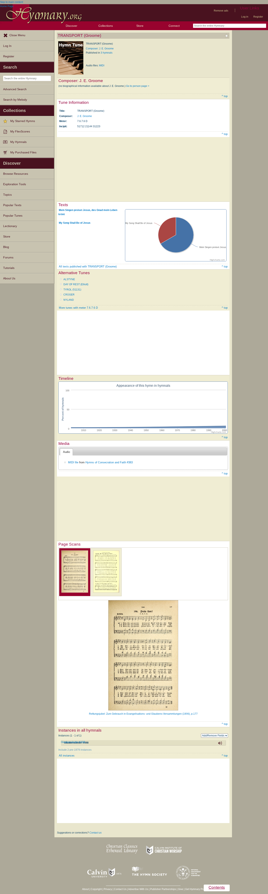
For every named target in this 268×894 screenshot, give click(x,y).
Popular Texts (12, 205)
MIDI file (73, 462)
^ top (225, 96)
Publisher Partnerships (163, 889)
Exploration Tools (14, 184)
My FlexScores (20, 131)
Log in (244, 16)
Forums (8, 257)
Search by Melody (15, 99)
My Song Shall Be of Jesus (74, 222)
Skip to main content (11, 2)
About (85, 889)
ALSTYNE (69, 279)
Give (180, 889)
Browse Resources (15, 173)
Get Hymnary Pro (195, 889)
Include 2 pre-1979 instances (74, 749)
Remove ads (221, 10)
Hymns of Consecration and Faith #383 (109, 462)
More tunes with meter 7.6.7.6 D (78, 307)
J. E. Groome (84, 116)
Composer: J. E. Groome (100, 48)
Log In (7, 46)
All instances (67, 755)
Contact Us (120, 889)
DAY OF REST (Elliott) (75, 284)
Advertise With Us (138, 889)
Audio (66, 451)
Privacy (108, 889)
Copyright (96, 889)
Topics (7, 194)
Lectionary (10, 226)
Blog (6, 247)
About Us (9, 278)
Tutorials (8, 268)
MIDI (101, 65)
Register (258, 16)
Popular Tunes (12, 215)
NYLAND (68, 299)
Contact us (95, 832)
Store (139, 25)
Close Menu (17, 35)
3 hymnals (106, 52)
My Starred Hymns (22, 121)
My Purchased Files (23, 152)
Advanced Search (15, 89)
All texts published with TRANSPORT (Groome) (88, 266)
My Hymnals (18, 142)
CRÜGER (69, 294)
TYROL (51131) (72, 289)
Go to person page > (137, 86)
